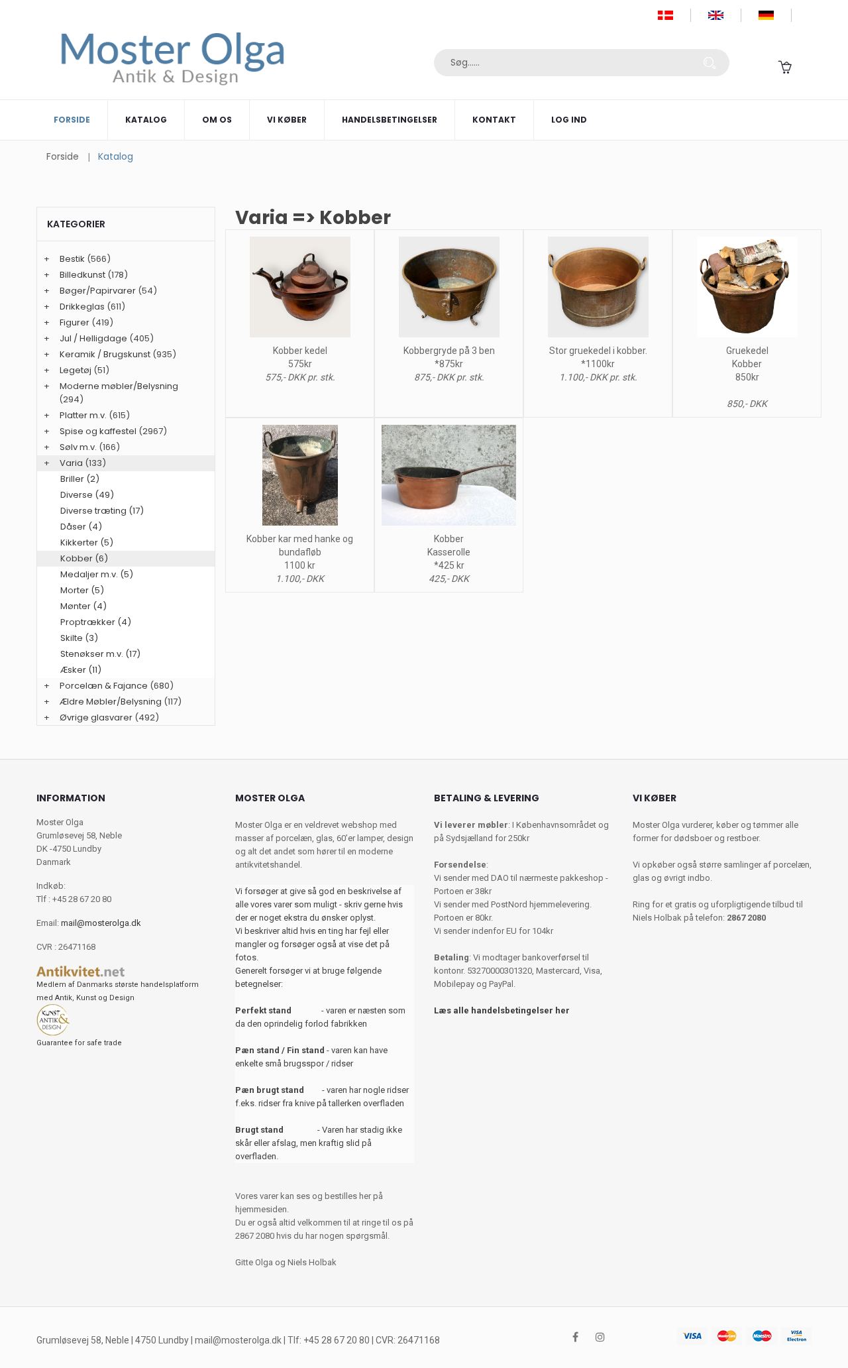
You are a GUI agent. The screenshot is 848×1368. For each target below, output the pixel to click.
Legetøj (75, 370)
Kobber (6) (84, 558)
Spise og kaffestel (98, 431)
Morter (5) (82, 590)
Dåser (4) (81, 526)
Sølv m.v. (78, 447)
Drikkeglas (82, 306)
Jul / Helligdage (93, 338)
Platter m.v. (83, 415)
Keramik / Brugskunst (105, 354)
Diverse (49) (87, 494)
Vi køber (287, 119)
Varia (71, 463)
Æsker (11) (80, 669)
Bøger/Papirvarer (98, 290)
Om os (217, 119)
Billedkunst (82, 274)
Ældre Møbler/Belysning (111, 701)
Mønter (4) (83, 606)
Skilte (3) (79, 638)
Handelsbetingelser (389, 119)
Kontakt (494, 119)
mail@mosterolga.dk (101, 923)
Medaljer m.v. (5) (96, 574)
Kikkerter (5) (86, 542)
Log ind (569, 119)
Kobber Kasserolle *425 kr (448, 552)
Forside (72, 119)
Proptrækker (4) (95, 622)
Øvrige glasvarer (96, 717)
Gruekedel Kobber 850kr (747, 363)
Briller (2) (79, 479)
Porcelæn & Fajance (104, 685)
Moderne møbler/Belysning (119, 386)
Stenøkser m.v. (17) (100, 654)
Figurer (74, 322)
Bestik (72, 259)
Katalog (146, 119)
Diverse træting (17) (102, 510)
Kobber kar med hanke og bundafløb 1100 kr (299, 552)
